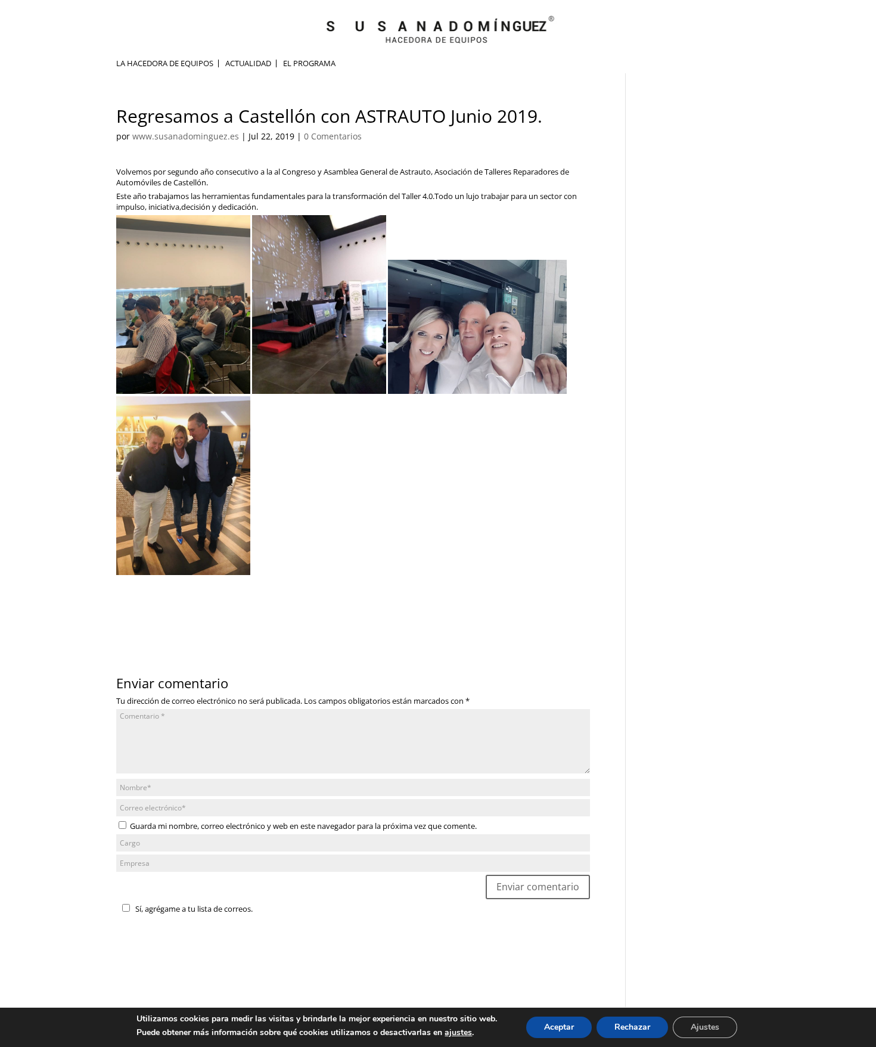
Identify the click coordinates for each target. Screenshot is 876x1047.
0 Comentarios (333, 136)
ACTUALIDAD (248, 63)
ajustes (458, 1032)
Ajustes (705, 1027)
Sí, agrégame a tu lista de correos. (194, 908)
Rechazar (632, 1027)
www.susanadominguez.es (185, 136)
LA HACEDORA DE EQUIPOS (164, 63)
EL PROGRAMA (309, 63)
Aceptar (559, 1027)
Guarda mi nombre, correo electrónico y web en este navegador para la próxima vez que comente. (303, 826)
